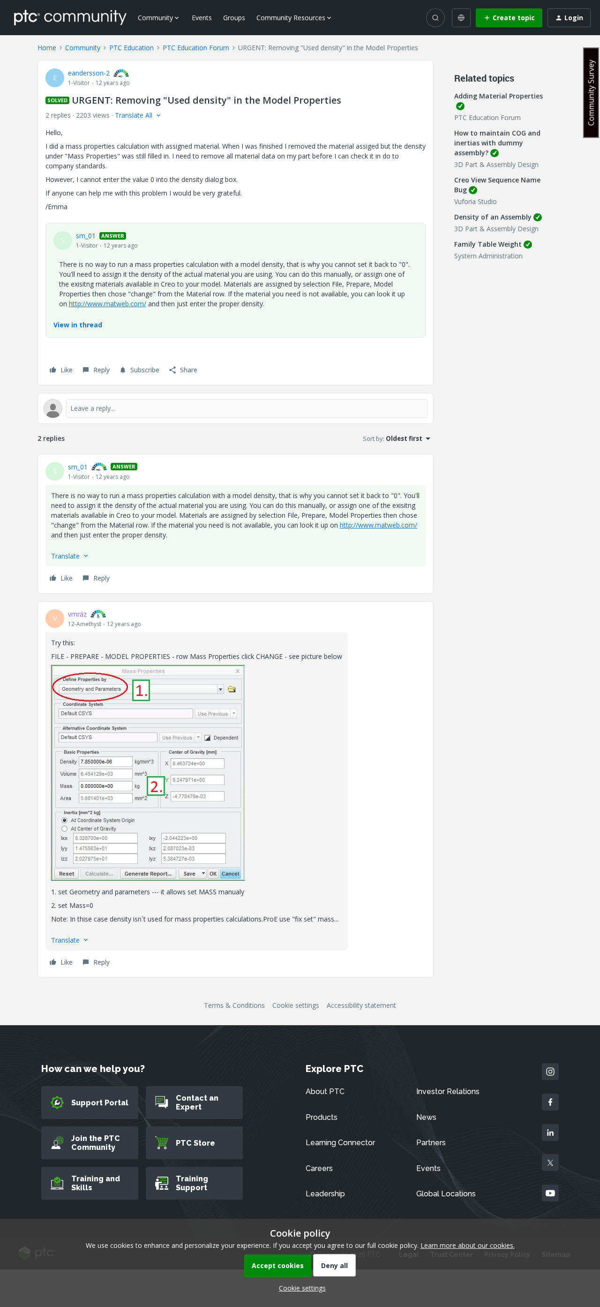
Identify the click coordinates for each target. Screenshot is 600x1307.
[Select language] (461, 17)
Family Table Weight (488, 244)
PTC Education (131, 47)
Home (47, 47)
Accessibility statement (361, 1005)
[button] (509, 17)
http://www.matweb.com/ (107, 303)
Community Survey (591, 93)
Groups (234, 17)
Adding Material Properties (498, 95)
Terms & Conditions (234, 1005)
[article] (235, 524)
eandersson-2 (89, 72)
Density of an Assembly (493, 216)
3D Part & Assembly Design (496, 164)
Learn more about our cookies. (467, 1245)
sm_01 (86, 235)
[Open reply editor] (235, 408)
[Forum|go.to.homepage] (70, 17)
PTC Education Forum (196, 47)
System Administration (488, 255)
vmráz (77, 614)
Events (202, 17)
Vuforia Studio (475, 201)
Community (82, 47)
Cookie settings (295, 1005)
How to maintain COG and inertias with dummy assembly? (497, 142)
